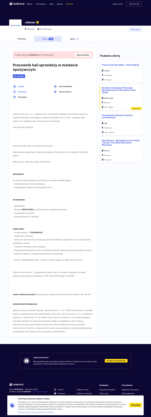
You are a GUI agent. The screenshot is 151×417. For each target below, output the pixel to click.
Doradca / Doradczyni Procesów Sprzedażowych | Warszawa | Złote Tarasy (119, 90)
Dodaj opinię (135, 29)
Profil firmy (21, 39)
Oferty (29, 4)
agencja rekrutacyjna (40, 391)
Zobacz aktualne (83, 55)
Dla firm (69, 4)
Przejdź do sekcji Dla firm (116, 361)
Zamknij (50, 412)
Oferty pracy (104, 393)
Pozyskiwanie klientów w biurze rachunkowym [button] (117, 116)
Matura (60, 4)
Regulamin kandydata (107, 390)
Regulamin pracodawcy (130, 390)
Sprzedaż (20, 76)
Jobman (21, 86)
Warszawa (22, 92)
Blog (52, 4)
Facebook (61, 393)
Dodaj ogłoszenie (128, 393)
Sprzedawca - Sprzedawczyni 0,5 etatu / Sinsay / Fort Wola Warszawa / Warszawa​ (121, 142)
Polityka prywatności (84, 393)
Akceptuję (135, 405)
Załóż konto (118, 4)
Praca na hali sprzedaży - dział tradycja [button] (120, 65)
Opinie (74, 39)
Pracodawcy (41, 4)
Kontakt (60, 390)
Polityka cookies (83, 390)
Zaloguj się (134, 4)
